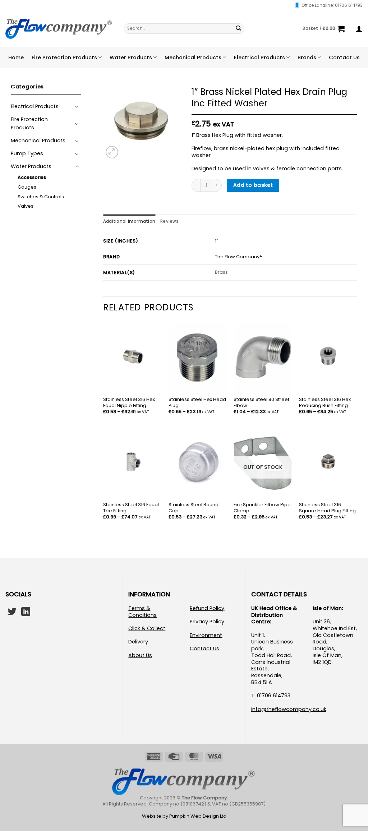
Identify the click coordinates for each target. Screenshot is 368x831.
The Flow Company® (238, 256)
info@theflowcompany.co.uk (288, 709)
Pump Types (27, 153)
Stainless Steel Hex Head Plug (197, 403)
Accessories (32, 177)
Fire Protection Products (64, 57)
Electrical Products (259, 57)
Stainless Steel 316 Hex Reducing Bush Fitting (325, 403)
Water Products (131, 57)
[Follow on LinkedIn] (25, 612)
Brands (307, 57)
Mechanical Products (193, 57)
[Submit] (238, 28)
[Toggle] (77, 106)
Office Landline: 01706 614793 (332, 5)
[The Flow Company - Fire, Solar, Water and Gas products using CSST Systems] (59, 28)
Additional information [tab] (129, 221)
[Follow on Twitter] (12, 612)
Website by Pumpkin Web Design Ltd (184, 816)
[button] (323, 29)
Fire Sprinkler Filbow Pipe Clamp (262, 508)
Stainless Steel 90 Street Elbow (261, 403)
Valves (25, 206)
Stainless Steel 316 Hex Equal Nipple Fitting (129, 403)
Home (16, 57)
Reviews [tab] (169, 221)
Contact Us (344, 57)
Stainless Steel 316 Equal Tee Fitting (131, 508)
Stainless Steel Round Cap (193, 508)
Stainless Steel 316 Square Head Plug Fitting (327, 508)
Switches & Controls (41, 196)
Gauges (27, 187)
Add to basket (253, 185)
